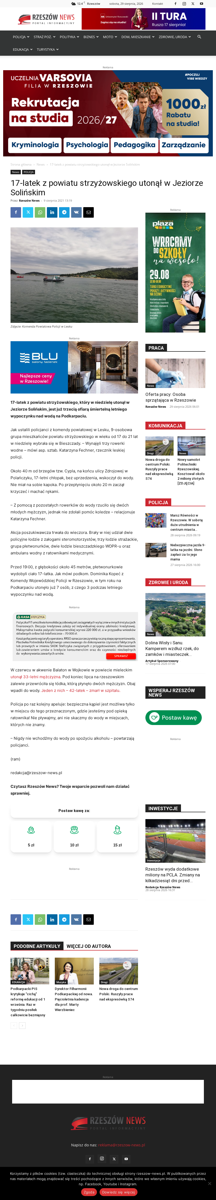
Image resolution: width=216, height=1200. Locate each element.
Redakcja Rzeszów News (162, 887)
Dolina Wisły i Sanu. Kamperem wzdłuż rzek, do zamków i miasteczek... (172, 648)
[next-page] (22, 1025)
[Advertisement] (74, 879)
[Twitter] (193, 3)
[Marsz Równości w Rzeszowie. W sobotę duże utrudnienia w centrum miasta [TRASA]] (155, 520)
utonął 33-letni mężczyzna (35, 676)
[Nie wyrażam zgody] (209, 1183)
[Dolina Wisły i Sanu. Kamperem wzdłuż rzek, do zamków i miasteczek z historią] (175, 614)
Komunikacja (165, 425)
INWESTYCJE (163, 808)
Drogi (104, 982)
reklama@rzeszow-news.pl (121, 1144)
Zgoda (89, 1192)
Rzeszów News (29, 200)
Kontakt (157, 4)
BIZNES (89, 36)
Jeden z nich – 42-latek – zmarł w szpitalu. (80, 690)
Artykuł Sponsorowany (161, 661)
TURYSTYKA (46, 49)
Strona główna (21, 164)
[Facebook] (175, 3)
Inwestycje (153, 860)
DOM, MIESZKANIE (136, 36)
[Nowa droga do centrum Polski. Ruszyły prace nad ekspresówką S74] (118, 971)
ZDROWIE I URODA (168, 582)
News (41, 164)
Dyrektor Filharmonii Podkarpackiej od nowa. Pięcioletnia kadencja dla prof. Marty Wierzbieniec (74, 999)
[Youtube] (201, 3)
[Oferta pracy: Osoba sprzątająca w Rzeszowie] (175, 373)
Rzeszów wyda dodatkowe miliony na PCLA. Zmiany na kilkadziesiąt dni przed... (172, 874)
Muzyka (61, 982)
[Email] (88, 212)
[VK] (76, 212)
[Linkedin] (52, 212)
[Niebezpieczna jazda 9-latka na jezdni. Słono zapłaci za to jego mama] (155, 550)
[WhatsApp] (40, 212)
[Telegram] (64, 212)
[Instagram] (184, 3)
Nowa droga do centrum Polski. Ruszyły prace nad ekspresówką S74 (118, 994)
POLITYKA (67, 36)
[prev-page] (14, 1025)
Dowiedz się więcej (118, 1192)
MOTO (108, 36)
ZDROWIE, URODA (173, 36)
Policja (158, 502)
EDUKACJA (21, 49)
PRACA (156, 348)
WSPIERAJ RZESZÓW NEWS (172, 693)
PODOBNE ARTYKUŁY (37, 946)
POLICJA (19, 36)
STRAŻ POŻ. (43, 36)
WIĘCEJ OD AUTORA (89, 946)
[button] (199, 36)
